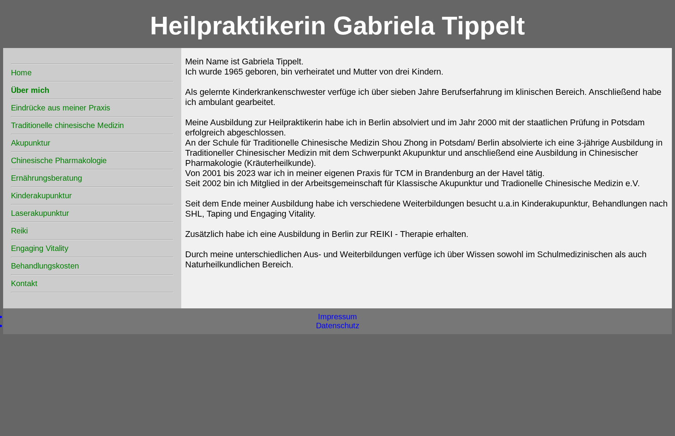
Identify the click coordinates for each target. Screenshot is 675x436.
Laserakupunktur (40, 213)
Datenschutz (337, 325)
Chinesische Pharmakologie (59, 160)
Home (21, 72)
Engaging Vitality (39, 248)
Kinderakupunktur (41, 195)
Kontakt (24, 283)
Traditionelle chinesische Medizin (67, 125)
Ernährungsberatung (46, 178)
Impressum (337, 316)
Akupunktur (30, 143)
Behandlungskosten (45, 266)
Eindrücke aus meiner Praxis (60, 107)
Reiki (19, 230)
